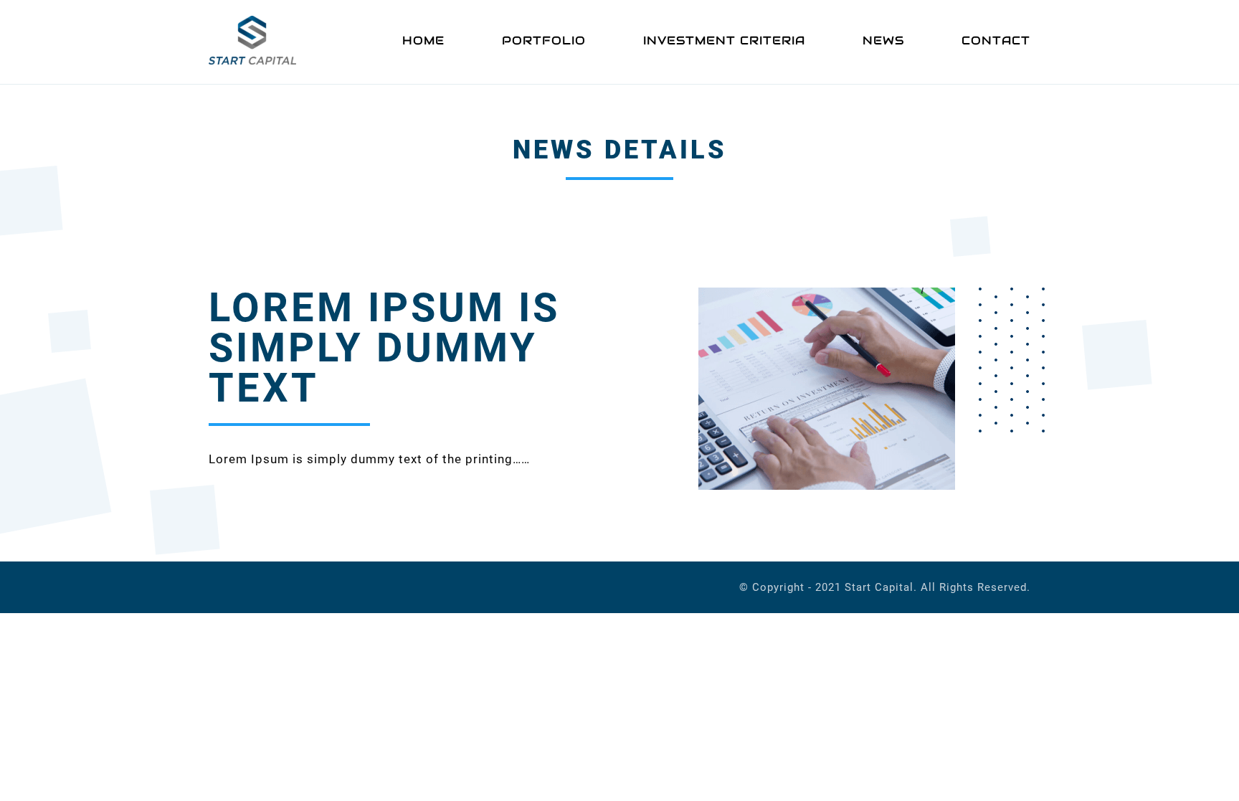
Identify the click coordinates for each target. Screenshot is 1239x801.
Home (423, 40)
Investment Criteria (724, 40)
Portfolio (544, 40)
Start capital (879, 587)
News (883, 40)
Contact (996, 40)
